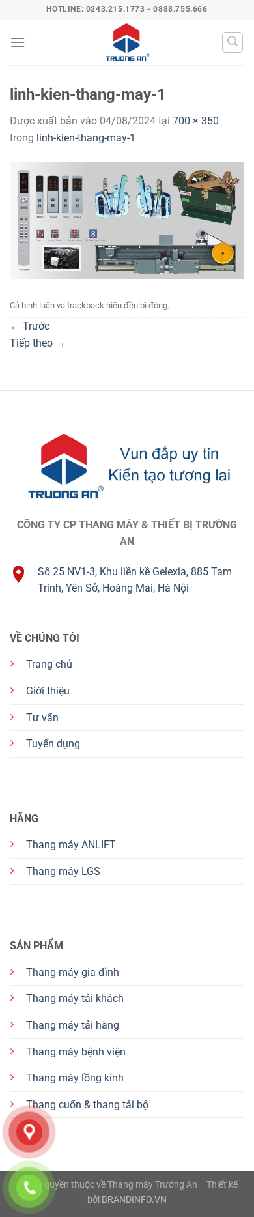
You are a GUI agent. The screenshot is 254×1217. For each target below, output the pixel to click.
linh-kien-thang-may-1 (85, 138)
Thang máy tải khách (75, 998)
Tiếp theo (38, 343)
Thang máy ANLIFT (71, 844)
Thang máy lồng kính (75, 1078)
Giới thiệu (48, 691)
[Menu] (17, 42)
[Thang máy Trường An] (127, 42)
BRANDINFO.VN (134, 1199)
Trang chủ (49, 664)
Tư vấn (42, 717)
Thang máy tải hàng (72, 1025)
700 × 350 (196, 121)
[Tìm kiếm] (232, 42)
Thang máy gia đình (72, 972)
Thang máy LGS (63, 871)
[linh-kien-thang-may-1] (127, 220)
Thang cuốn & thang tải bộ (87, 1104)
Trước (29, 326)
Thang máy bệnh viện (76, 1052)
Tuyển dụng (53, 743)
